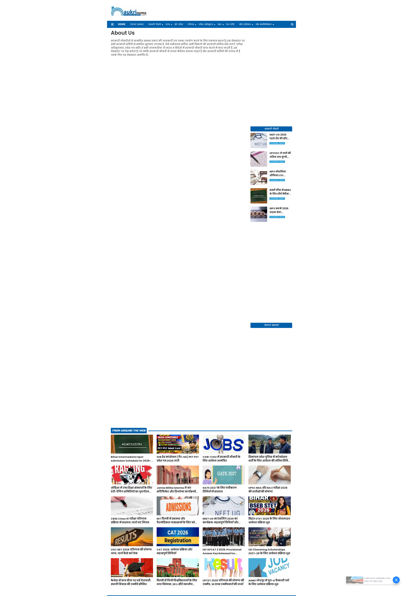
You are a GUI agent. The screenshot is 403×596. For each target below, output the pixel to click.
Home (122, 24)
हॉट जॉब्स (179, 24)
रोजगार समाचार (137, 24)
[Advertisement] (271, 76)
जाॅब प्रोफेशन (245, 24)
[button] (112, 24)
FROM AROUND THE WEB (128, 430)
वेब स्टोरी (230, 24)
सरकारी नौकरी (154, 24)
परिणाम (191, 24)
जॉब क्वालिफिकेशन (264, 24)
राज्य (168, 24)
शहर (220, 24)
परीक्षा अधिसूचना (206, 24)
